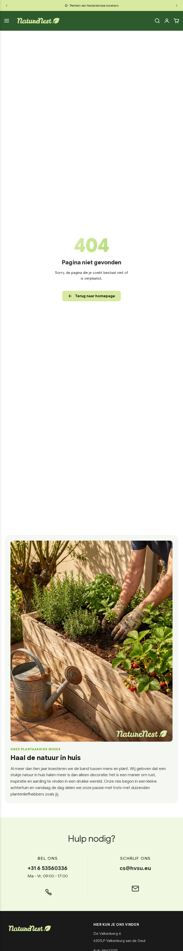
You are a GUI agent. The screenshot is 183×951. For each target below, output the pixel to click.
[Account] (167, 21)
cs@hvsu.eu (135, 868)
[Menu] (7, 21)
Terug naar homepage (95, 296)
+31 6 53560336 (47, 868)
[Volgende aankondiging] (176, 5)
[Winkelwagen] (176, 21)
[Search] (157, 21)
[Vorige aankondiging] (6, 5)
